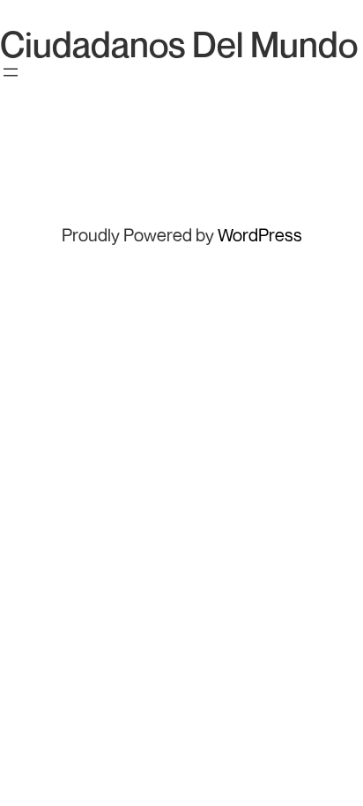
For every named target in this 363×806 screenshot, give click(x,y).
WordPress (260, 235)
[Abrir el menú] (10, 72)
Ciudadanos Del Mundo (179, 44)
